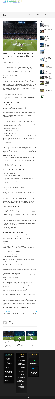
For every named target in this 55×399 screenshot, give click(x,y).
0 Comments (46, 27)
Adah (5, 62)
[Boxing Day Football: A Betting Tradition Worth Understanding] (42, 31)
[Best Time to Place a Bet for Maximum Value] (42, 77)
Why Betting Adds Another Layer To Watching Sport (47, 37)
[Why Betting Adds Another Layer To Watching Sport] (42, 38)
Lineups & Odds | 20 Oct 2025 (13, 307)
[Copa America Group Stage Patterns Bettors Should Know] (42, 45)
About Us (46, 397)
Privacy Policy (30, 397)
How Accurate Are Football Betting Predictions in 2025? (31, 343)
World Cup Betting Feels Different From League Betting (47, 65)
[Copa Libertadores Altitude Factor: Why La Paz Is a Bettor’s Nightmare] (42, 52)
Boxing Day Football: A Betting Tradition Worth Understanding (48, 30)
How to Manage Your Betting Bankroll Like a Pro (48, 71)
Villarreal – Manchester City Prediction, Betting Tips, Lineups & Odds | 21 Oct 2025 (8, 343)
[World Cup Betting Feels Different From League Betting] (42, 65)
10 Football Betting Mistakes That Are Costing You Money (47, 82)
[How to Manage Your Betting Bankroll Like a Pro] (42, 72)
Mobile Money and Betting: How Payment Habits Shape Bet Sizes (48, 58)
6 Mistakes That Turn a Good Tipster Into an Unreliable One (48, 24)
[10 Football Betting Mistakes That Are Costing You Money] (42, 83)
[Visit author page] (5, 322)
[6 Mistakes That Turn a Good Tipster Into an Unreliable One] (42, 25)
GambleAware (21, 389)
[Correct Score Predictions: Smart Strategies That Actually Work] (42, 90)
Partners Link (30, 397)
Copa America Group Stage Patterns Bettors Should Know (48, 44)
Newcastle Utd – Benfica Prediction (23, 307)
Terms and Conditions (36, 397)
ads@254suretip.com (34, 363)
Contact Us (42, 397)
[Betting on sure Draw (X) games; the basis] (42, 97)
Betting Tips (20, 62)
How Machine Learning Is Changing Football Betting (19, 343)
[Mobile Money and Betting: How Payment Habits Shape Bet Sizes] (42, 59)
